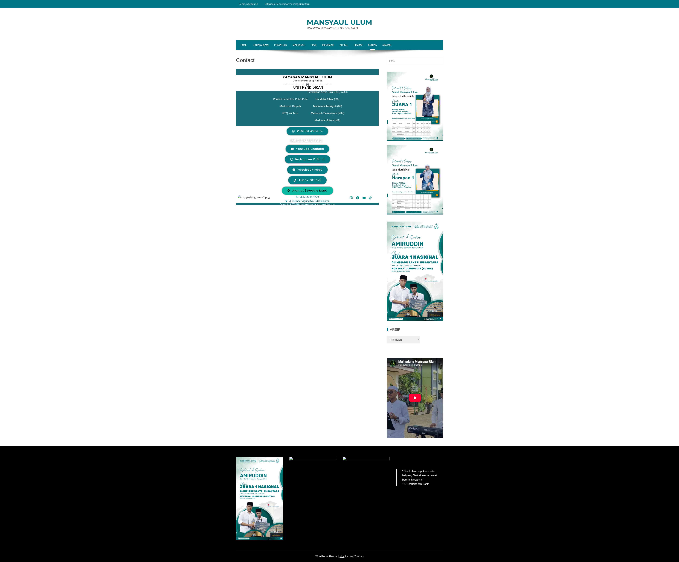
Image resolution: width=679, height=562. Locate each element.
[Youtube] (364, 198)
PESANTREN (280, 44)
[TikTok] (398, 461)
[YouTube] (424, 461)
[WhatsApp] (432, 461)
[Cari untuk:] (415, 61)
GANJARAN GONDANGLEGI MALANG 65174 (332, 28)
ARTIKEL (344, 44)
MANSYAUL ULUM (339, 22)
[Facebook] (358, 198)
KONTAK (372, 44)
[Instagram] (351, 198)
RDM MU (358, 44)
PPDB (314, 44)
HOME (244, 44)
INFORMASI (328, 44)
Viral (342, 556)
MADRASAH (299, 44)
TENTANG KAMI (261, 44)
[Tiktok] (370, 198)
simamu (386, 44)
